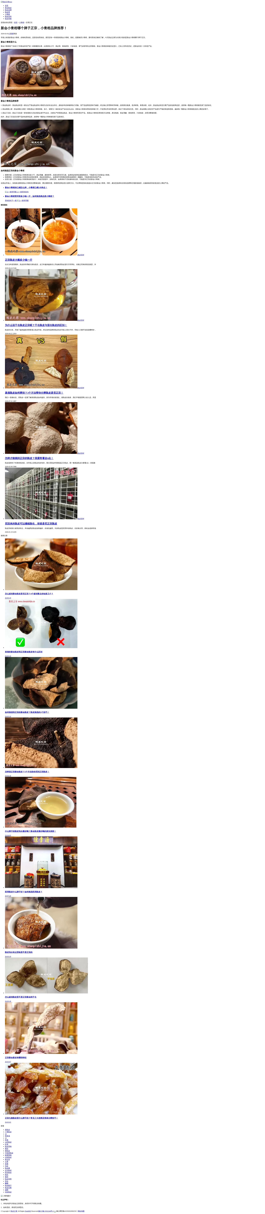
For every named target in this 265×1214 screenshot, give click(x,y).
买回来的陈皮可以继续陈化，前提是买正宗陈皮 (31, 523)
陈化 (6, 1175)
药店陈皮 (8, 1172)
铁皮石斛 (8, 1188)
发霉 (6, 1164)
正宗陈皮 (8, 1170)
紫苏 (6, 1177)
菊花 (6, 1149)
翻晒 (6, 1183)
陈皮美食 (8, 19)
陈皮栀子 (8, 1185)
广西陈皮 (8, 1132)
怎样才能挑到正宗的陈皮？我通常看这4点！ (29, 458)
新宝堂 (7, 1159)
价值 (6, 1140)
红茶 (6, 1144)
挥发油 (7, 1136)
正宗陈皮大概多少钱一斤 (18, 259)
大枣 (6, 1162)
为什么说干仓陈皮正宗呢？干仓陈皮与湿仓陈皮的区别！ (36, 325)
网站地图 (81, 1211)
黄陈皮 (7, 1151)
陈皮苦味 (8, 1146)
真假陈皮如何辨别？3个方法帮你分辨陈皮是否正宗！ (34, 392)
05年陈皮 (8, 1157)
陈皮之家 (14, 1211)
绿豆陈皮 (8, 1192)
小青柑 (7, 14)
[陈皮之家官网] (6, 2)
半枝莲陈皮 (9, 1153)
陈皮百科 (8, 16)
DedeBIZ (28, 1211)
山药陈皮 (8, 1142)
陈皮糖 (7, 1168)
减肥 (6, 1190)
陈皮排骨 (8, 1179)
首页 (6, 6)
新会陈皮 (8, 8)
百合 (6, 1181)
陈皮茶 (7, 12)
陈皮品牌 (8, 10)
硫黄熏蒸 (8, 1155)
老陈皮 (7, 1130)
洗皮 (6, 1166)
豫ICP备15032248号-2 (46, 1211)
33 (6, 1134)
